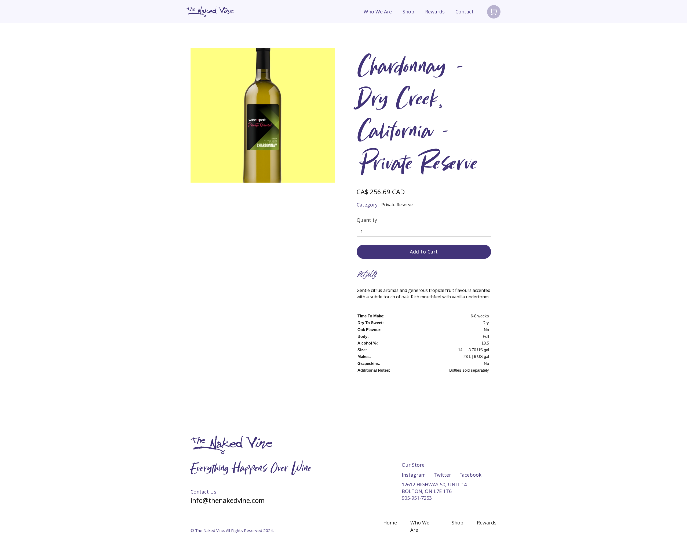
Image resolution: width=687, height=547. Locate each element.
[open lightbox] (263, 115)
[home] (210, 11)
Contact (464, 11)
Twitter (442, 475)
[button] (493, 12)
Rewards (435, 11)
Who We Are (378, 11)
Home (390, 522)
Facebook (470, 475)
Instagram (414, 475)
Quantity (367, 220)
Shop (408, 11)
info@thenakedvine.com (228, 500)
